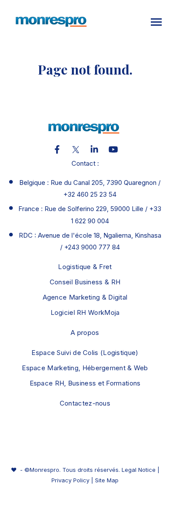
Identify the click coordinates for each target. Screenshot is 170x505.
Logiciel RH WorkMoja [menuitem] (85, 312)
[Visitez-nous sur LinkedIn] (94, 149)
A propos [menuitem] (85, 332)
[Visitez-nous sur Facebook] (57, 149)
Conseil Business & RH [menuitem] (85, 282)
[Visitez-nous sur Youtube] (113, 149)
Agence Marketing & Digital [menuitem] (85, 297)
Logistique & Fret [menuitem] (85, 267)
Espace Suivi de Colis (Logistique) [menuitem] (84, 352)
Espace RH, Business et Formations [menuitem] (85, 383)
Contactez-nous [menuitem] (85, 403)
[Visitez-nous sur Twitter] (76, 149)
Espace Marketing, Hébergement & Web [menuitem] (85, 368)
